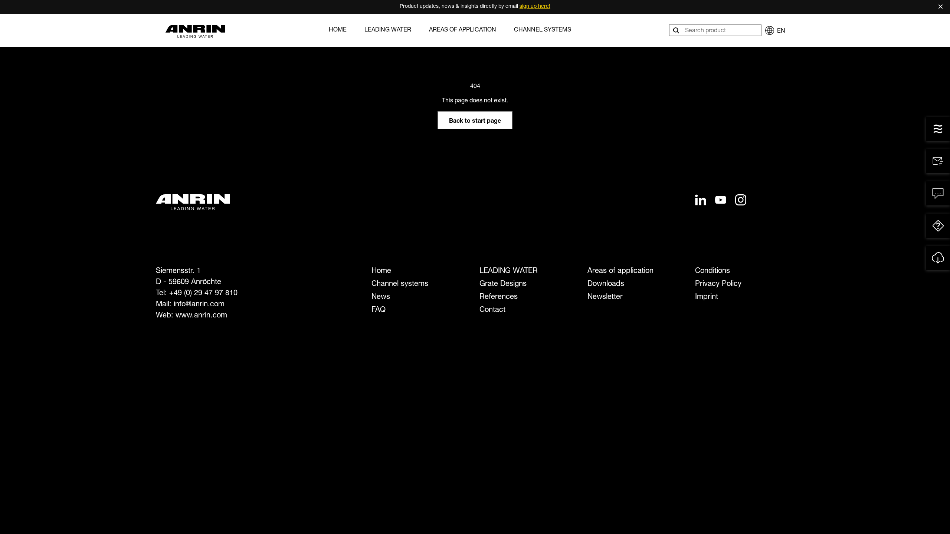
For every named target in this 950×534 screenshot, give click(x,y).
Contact (492, 310)
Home (338, 30)
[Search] (677, 30)
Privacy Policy (718, 284)
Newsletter (605, 297)
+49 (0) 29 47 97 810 (203, 293)
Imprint (706, 297)
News (380, 297)
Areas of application (462, 30)
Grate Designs (503, 284)
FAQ (378, 310)
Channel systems (542, 30)
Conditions (712, 271)
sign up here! (535, 6)
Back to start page (475, 122)
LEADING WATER (387, 30)
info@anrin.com (199, 305)
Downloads (605, 284)
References (498, 297)
